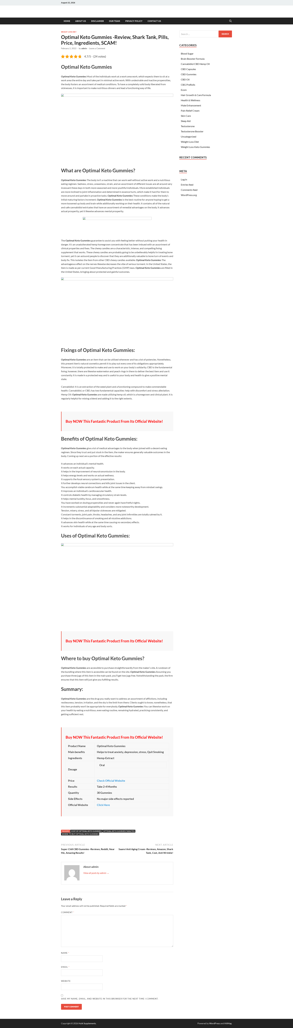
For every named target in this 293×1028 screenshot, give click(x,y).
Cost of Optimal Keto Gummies (86, 831)
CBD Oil (185, 79)
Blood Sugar (187, 53)
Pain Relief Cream (190, 110)
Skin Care (186, 115)
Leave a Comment (97, 48)
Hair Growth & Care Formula (196, 95)
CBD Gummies (188, 74)
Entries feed (187, 184)
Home (67, 21)
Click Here (103, 805)
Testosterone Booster (192, 131)
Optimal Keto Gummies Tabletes (119, 831)
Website (66, 981)
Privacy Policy (133, 21)
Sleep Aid (186, 120)
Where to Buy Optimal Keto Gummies (80, 834)
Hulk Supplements (87, 1023)
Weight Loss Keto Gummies (195, 146)
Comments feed (189, 189)
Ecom (184, 89)
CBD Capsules (188, 69)
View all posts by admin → (96, 872)
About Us (80, 21)
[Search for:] (205, 34)
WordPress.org (189, 195)
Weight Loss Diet (68, 32)
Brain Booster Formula (192, 58)
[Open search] (230, 21)
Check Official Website (111, 780)
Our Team (114, 21)
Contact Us (154, 21)
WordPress (214, 1023)
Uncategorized (188, 136)
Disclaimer (97, 21)
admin (84, 48)
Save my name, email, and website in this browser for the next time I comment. (109, 998)
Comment (67, 912)
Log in (184, 179)
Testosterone (188, 126)
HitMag (228, 1023)
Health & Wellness (190, 100)
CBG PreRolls (188, 84)
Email (65, 967)
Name (65, 953)
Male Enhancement (191, 105)
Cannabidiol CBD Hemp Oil (195, 63)
